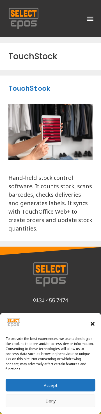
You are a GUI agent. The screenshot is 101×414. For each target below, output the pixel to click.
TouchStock (29, 88)
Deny (50, 401)
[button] (92, 324)
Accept (51, 385)
